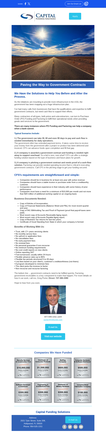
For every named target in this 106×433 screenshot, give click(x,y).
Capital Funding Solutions (53, 411)
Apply (75, 16)
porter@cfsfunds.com (53, 320)
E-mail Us (53, 327)
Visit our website (53, 336)
